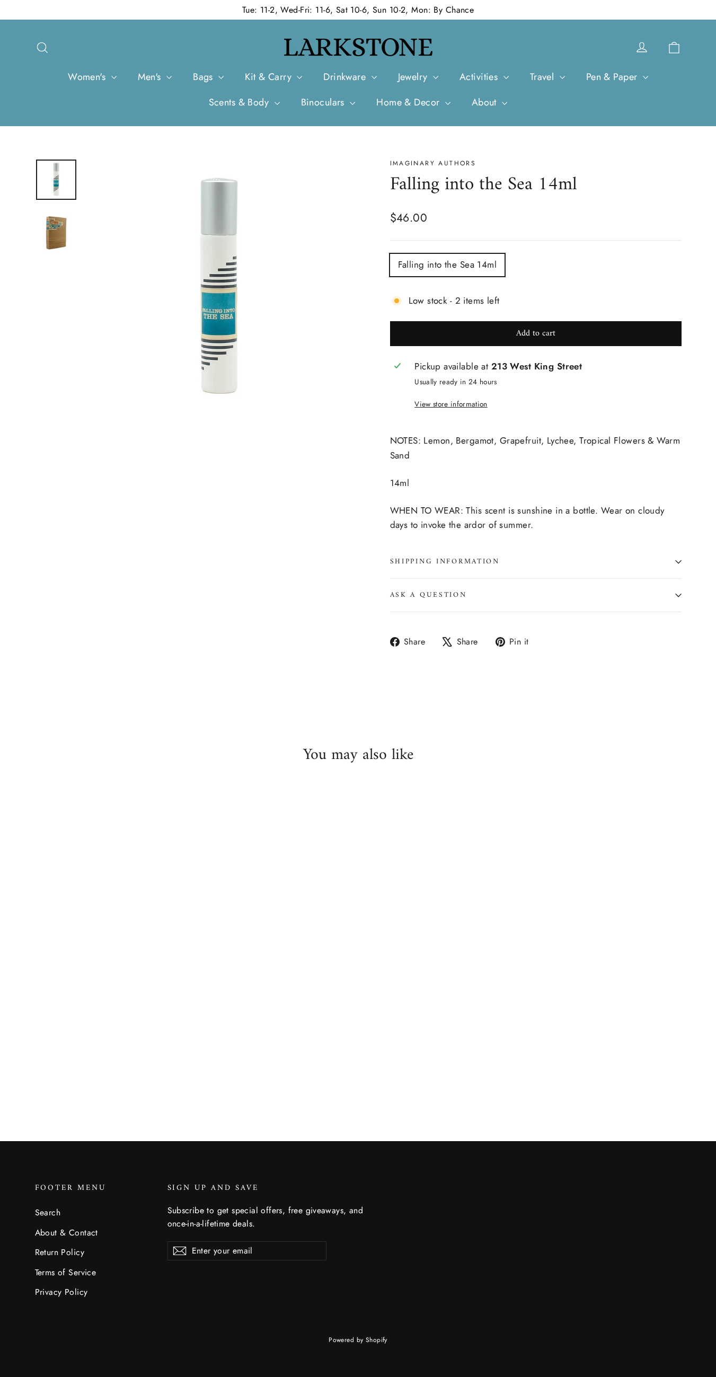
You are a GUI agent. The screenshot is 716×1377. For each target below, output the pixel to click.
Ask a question (428, 595)
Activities (480, 77)
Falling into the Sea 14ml (447, 264)
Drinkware (345, 77)
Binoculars (324, 102)
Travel (543, 77)
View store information (450, 404)
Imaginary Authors (433, 163)
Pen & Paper (613, 77)
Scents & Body (240, 102)
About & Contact (66, 1232)
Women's (88, 77)
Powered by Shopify (358, 1340)
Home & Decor (409, 102)
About (486, 102)
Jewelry (414, 77)
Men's (151, 77)
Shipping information (445, 561)
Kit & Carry (269, 77)
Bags (204, 77)
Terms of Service (65, 1272)
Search (48, 1212)
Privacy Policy (61, 1292)
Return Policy (60, 1252)
